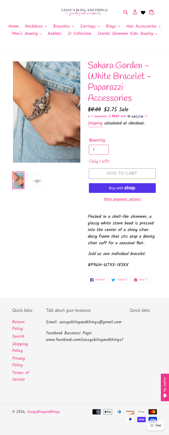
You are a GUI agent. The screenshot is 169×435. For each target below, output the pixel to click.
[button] (122, 116)
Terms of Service (20, 376)
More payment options (122, 199)
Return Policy (18, 325)
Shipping (95, 123)
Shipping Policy (20, 347)
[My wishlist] (143, 12)
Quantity (97, 140)
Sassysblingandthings (43, 412)
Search (18, 336)
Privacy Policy (18, 362)
